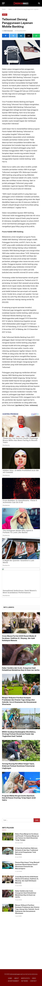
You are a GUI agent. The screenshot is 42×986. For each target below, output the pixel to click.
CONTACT (33, 981)
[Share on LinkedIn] (21, 36)
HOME (10, 978)
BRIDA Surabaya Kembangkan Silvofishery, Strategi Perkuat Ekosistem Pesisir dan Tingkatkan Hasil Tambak (19, 734)
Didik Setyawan (8, 30)
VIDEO (34, 978)
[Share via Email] (28, 36)
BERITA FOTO (25, 978)
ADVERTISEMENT (13, 981)
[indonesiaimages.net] (21, 3)
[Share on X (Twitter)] (13, 36)
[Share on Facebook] (5, 36)
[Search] (39, 3)
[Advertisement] (21, 942)
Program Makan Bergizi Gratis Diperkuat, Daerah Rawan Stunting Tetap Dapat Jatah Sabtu (19, 798)
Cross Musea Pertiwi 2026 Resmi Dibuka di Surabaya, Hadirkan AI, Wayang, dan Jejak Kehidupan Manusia (19, 638)
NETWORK (24, 981)
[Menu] (3, 3)
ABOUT (16, 978)
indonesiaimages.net (16, 974)
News (4, 14)
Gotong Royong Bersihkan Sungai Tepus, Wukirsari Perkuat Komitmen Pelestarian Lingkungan (18, 766)
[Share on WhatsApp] (36, 36)
